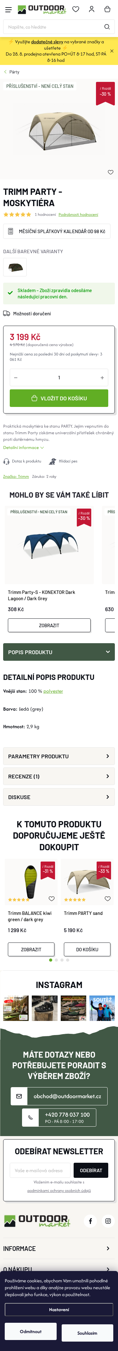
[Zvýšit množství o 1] (102, 377)
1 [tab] (50, 960)
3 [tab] (62, 960)
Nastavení (59, 1309)
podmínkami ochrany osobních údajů (59, 1190)
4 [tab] (67, 960)
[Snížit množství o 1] (15, 377)
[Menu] (8, 9)
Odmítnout (31, 1331)
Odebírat (91, 1170)
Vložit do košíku (64, 398)
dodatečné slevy (47, 41)
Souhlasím (87, 1333)
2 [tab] (56, 960)
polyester (53, 691)
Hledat (107, 26)
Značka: (16, 476)
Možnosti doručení (32, 313)
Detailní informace (21, 447)
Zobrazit (49, 625)
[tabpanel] (31, 907)
